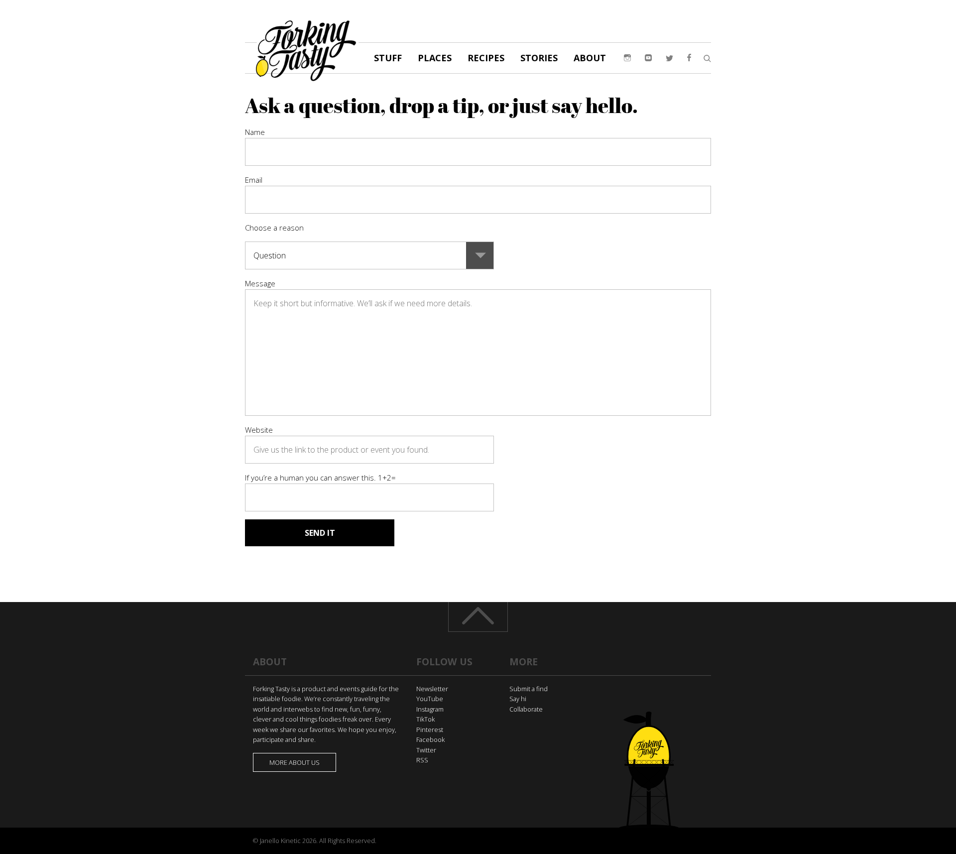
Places (435, 58)
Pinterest (429, 729)
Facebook (430, 739)
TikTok (425, 719)
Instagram (430, 709)
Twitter (426, 749)
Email (253, 180)
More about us (294, 762)
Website (259, 430)
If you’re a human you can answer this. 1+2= (320, 478)
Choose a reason (274, 228)
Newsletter (432, 688)
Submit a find (528, 688)
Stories (539, 58)
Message (260, 283)
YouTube (429, 698)
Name (255, 132)
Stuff (388, 58)
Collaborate (526, 709)
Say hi (517, 698)
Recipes (486, 58)
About (590, 58)
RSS (422, 759)
